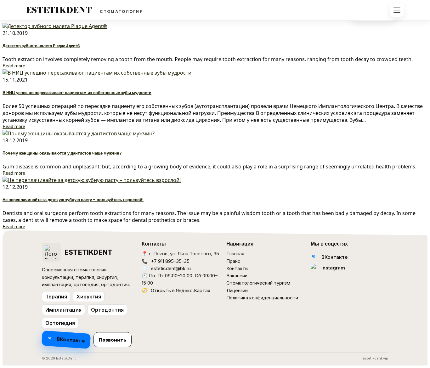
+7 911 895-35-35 (170, 261)
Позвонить (112, 340)
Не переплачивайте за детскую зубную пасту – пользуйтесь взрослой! (73, 200)
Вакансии (236, 276)
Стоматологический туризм (258, 283)
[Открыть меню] (397, 10)
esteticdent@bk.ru (171, 268)
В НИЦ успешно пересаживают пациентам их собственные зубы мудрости (77, 93)
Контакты (237, 268)
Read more (14, 66)
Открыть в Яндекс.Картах (180, 290)
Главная (235, 254)
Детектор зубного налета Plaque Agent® (41, 46)
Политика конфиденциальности (262, 298)
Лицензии (237, 290)
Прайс (233, 261)
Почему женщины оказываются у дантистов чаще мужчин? (62, 153)
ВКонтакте (71, 339)
